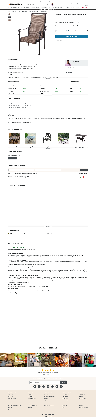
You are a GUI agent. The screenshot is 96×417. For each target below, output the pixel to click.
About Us (46, 394)
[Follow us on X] (39, 386)
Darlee (56, 17)
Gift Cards (71, 1)
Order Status (10, 396)
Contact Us (10, 394)
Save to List (59, 40)
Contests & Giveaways (83, 407)
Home (9, 11)
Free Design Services (49, 1)
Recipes (63, 407)
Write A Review (12, 158)
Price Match (30, 396)
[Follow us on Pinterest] (52, 386)
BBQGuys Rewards (32, 403)
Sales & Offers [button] (84, 7)
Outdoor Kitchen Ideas (66, 400)
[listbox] (9, 17)
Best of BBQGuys (65, 394)
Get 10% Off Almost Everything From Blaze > (48, 9)
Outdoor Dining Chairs (43, 11)
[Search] (47, 4)
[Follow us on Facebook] (34, 386)
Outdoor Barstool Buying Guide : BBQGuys (17, 107)
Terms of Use (10, 403)
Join (63, 382)
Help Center (10, 407)
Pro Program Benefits (32, 405)
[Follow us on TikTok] (57, 386)
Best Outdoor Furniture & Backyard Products (18, 103)
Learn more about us (47, 349)
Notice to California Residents (14, 405)
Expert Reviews (65, 396)
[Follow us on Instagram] (48, 386)
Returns (9, 400)
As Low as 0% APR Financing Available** (38, 1)
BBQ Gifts (81, 405)
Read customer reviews (47, 374)
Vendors (46, 403)
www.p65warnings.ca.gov (31, 236)
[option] (9, 15)
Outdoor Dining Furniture (33, 11)
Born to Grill (64, 405)
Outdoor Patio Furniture (23, 11)
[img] (32, 34)
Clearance (81, 396)
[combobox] (71, 31)
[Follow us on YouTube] (43, 386)
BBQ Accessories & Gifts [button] (58, 7)
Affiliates (46, 400)
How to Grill (64, 403)
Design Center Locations (64, 1)
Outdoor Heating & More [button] (45, 7)
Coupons (80, 400)
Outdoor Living (14, 11)
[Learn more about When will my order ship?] (77, 25)
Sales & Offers (82, 394)
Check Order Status (78, 1)
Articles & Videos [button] (74, 7)
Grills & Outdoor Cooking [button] (13, 7)
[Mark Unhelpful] (84, 177)
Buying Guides (65, 398)
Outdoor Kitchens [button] (24, 7)
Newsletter (30, 407)
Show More (48, 78)
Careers (46, 398)
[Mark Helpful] (81, 177)
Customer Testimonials (49, 405)
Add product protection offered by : (63, 29)
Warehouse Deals (82, 398)
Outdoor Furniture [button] (34, 7)
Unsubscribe (10, 409)
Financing (30, 394)
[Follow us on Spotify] (61, 386)
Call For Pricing (72, 36)
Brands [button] (67, 7)
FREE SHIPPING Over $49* (14, 1)
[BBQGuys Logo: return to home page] (16, 4)
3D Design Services (32, 398)
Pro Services (57, 1)
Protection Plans (31, 400)
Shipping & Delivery (12, 398)
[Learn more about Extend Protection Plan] (87, 30)
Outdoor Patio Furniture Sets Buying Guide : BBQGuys (20, 105)
